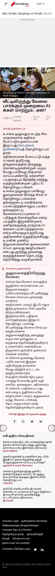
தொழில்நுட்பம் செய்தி (30, 13)
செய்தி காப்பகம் (21, 539)
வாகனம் (8, 483)
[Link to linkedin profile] (42, 550)
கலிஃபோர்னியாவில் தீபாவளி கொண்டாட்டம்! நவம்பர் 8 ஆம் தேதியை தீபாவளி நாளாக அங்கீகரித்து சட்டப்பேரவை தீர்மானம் (27, 493)
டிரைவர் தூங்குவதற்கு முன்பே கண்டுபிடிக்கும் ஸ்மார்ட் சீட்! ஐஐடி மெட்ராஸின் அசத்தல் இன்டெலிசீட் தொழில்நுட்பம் (24, 476)
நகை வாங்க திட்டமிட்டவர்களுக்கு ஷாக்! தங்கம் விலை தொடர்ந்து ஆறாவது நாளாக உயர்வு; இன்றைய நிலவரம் (27, 445)
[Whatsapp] (23, 422)
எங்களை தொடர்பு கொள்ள (17, 530)
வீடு (4, 13)
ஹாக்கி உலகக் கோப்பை (18, 465)
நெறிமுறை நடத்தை (13, 534)
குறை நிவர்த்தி (35, 534)
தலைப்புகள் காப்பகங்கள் (16, 543)
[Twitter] (32, 422)
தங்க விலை (10, 451)
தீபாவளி (8, 501)
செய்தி (12, 13)
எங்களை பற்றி (10, 521)
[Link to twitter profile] (35, 550)
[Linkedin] (41, 422)
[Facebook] (14, 422)
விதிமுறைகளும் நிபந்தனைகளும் (20, 525)
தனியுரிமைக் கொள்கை (34, 521)
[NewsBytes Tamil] (20, 4)
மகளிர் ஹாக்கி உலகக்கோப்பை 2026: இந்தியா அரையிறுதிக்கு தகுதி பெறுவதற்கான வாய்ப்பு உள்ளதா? (26, 459)
